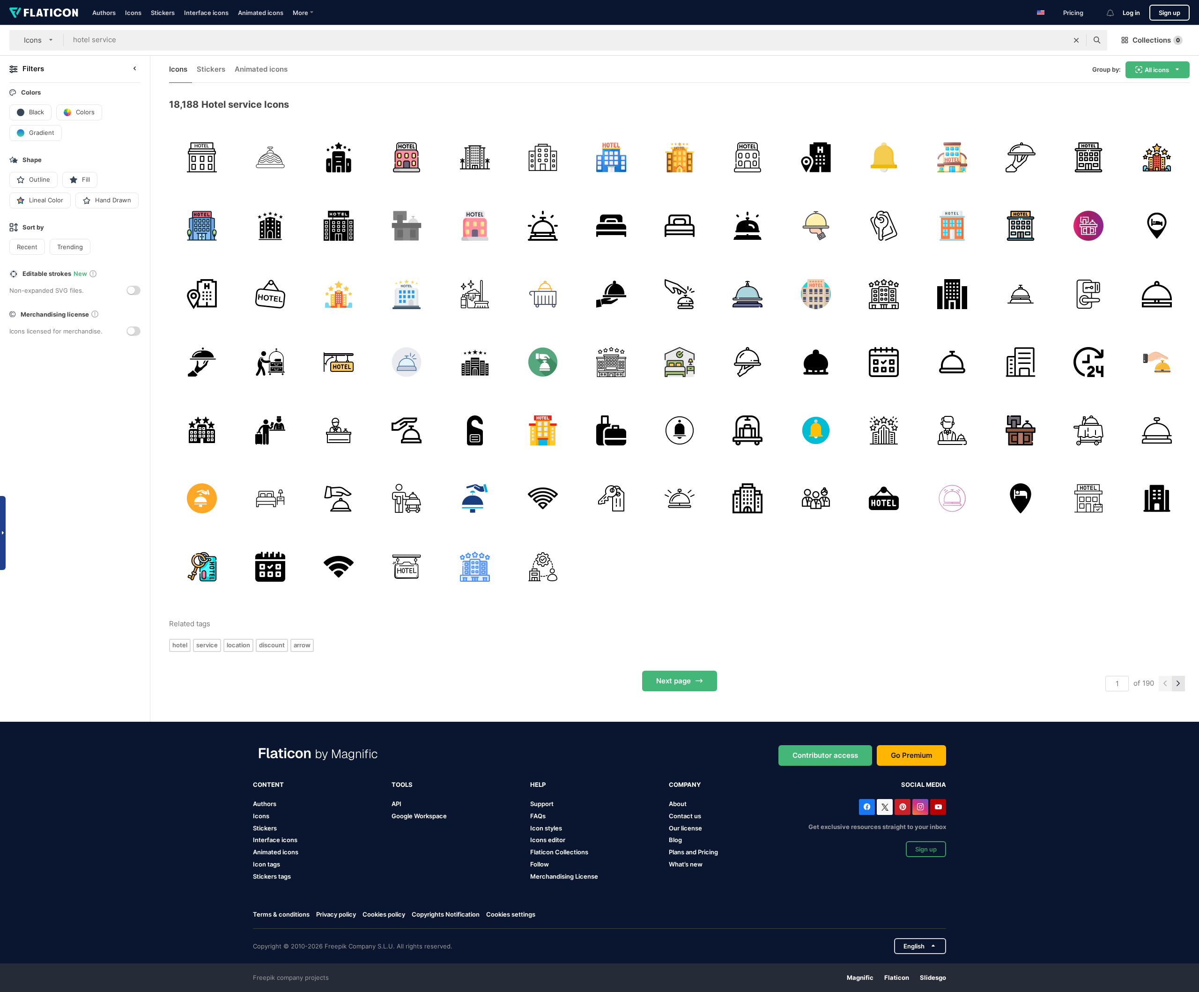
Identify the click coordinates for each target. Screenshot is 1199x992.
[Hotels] (543, 157)
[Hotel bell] (747, 226)
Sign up (1169, 12)
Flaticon (896, 977)
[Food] (815, 226)
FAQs (538, 816)
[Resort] (474, 157)
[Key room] (884, 226)
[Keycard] (1088, 293)
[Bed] (611, 226)
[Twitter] (885, 807)
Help (538, 784)
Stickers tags (272, 876)
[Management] (543, 567)
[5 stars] (679, 157)
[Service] (815, 498)
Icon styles (546, 828)
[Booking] (884, 362)
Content (268, 784)
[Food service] (747, 362)
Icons (133, 12)
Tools (402, 784)
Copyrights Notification (446, 914)
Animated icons (260, 12)
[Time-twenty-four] (1088, 362)
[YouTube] (938, 807)
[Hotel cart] (747, 430)
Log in (1131, 12)
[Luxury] (474, 362)
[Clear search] (1076, 40)
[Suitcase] (611, 430)
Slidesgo (933, 977)
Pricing (1073, 12)
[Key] (202, 567)
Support (542, 803)
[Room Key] (611, 498)
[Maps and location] (1020, 498)
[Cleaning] (474, 293)
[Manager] (270, 430)
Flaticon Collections (559, 852)
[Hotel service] (270, 362)
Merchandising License (564, 876)
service (207, 645)
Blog (675, 840)
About (678, 803)
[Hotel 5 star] (884, 430)
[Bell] (270, 157)
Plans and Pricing (693, 852)
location (238, 645)
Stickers (163, 12)
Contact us (685, 816)
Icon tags (266, 864)
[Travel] (406, 362)
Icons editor (547, 840)
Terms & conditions (281, 914)
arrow (302, 645)
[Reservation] (1088, 498)
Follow (539, 864)
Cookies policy (384, 914)
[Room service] (1020, 157)
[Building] (611, 362)
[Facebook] (867, 807)
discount (272, 645)
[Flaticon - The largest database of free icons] (43, 12)
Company (685, 784)
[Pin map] (1156, 226)
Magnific (860, 977)
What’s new (686, 864)
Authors (104, 12)
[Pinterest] (902, 807)
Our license (685, 828)
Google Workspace (419, 816)
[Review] (1156, 157)
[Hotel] (202, 157)
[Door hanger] (474, 430)
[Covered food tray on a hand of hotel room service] (611, 293)
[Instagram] (920, 807)
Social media (923, 784)
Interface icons (206, 12)
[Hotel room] (270, 498)
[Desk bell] (679, 293)
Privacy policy (336, 914)
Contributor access (825, 755)
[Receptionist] (338, 430)
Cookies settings (510, 914)
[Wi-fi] (543, 498)
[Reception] (406, 226)
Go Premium (911, 755)
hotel (179, 645)
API (396, 803)
